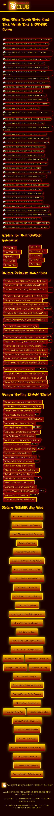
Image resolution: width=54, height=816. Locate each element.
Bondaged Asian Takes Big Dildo (27, 570)
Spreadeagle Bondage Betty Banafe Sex (27, 614)
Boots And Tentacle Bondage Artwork (27, 579)
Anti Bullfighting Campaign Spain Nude (27, 641)
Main (9, 785)
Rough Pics (10, 261)
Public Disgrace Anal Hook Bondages (27, 534)
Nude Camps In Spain (27, 632)
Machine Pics (37, 260)
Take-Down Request (32, 785)
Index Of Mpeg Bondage (39, 712)
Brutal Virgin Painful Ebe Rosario (27, 596)
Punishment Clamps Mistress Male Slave (27, 748)
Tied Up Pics (10, 265)
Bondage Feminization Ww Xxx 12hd (27, 685)
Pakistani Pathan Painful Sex (27, 552)
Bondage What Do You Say (38, 659)
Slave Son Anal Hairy (27, 543)
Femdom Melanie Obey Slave (27, 677)
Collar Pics (35, 256)
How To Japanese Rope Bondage (27, 525)
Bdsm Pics (10, 248)
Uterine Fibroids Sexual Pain (27, 588)
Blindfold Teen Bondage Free (27, 703)
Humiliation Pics (12, 252)
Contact (48, 785)
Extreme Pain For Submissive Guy (27, 623)
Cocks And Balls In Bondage (27, 765)
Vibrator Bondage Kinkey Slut (27, 757)
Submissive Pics (38, 251)
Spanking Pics (11, 257)
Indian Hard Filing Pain (14, 712)
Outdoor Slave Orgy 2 (39, 668)
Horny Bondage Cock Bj (15, 668)
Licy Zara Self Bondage (27, 739)
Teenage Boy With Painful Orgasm (27, 774)
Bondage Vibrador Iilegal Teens (27, 721)
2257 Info (17, 785)
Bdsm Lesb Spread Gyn (27, 605)
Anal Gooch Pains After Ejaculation (27, 650)
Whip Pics (35, 247)
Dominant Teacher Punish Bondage (27, 694)
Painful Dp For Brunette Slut (27, 730)
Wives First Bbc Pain (13, 659)
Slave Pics (35, 264)
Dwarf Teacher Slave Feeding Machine (27, 561)
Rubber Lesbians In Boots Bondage (27, 516)
